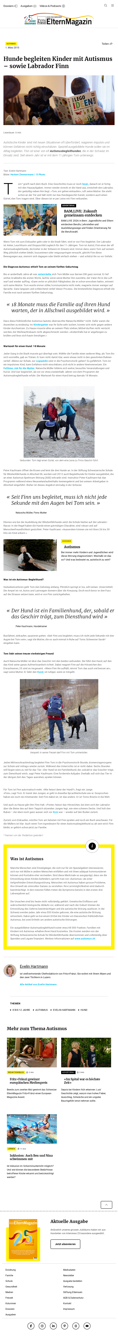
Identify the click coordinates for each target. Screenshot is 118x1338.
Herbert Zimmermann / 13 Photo (28, 174)
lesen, (85, 184)
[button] (107, 44)
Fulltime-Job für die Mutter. (19, 368)
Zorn (55, 812)
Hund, (40, 672)
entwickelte (44, 274)
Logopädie (42, 360)
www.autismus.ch (85, 938)
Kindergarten (41, 324)
